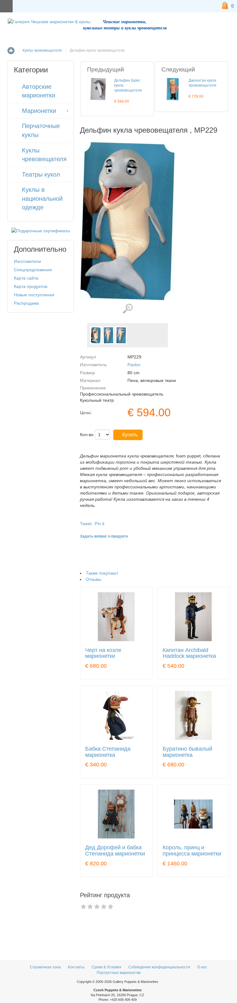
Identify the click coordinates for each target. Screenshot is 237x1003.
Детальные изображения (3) (127, 308)
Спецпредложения (33, 269)
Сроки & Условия (106, 967)
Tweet (86, 523)
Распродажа (26, 303)
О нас (202, 967)
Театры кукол (41, 174)
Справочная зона (45, 967)
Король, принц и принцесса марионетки (192, 851)
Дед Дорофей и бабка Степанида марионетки (115, 851)
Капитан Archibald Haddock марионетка (189, 653)
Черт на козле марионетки (103, 653)
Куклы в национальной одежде (42, 198)
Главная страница (11, 50)
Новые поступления (34, 294)
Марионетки (39, 110)
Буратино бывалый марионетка (187, 752)
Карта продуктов (30, 286)
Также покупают (102, 573)
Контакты (76, 967)
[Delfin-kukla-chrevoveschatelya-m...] (96, 335)
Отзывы (93, 579)
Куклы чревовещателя (42, 50)
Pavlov (133, 364)
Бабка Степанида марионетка (108, 752)
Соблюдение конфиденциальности (159, 967)
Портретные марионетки (119, 973)
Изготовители (27, 261)
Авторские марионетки (38, 91)
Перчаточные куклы (41, 130)
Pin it (99, 523)
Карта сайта (26, 278)
